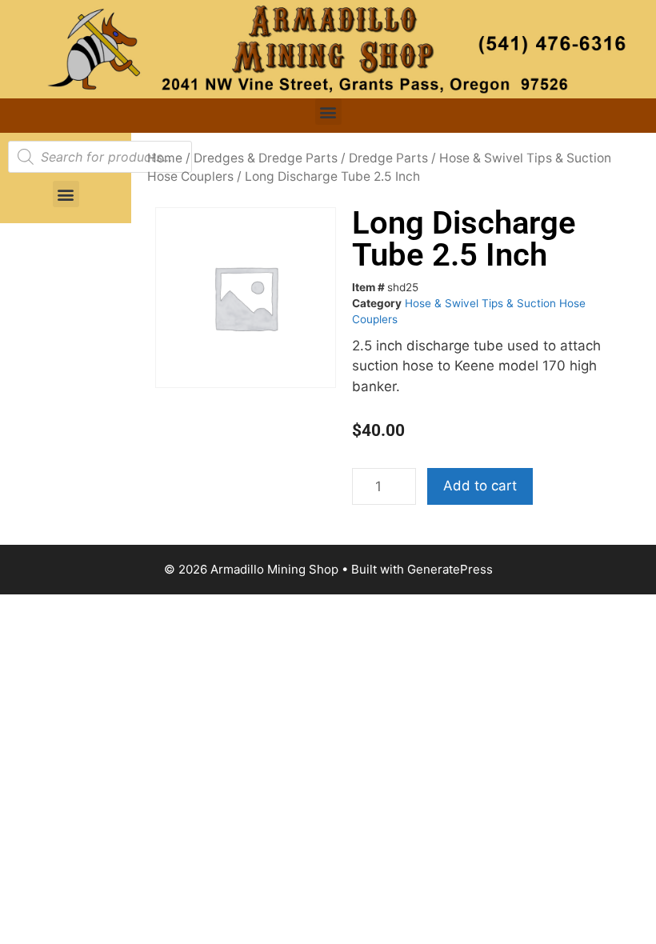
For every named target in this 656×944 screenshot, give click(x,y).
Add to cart (480, 486)
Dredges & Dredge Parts (266, 158)
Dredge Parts (388, 158)
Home (164, 158)
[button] (328, 111)
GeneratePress (450, 569)
